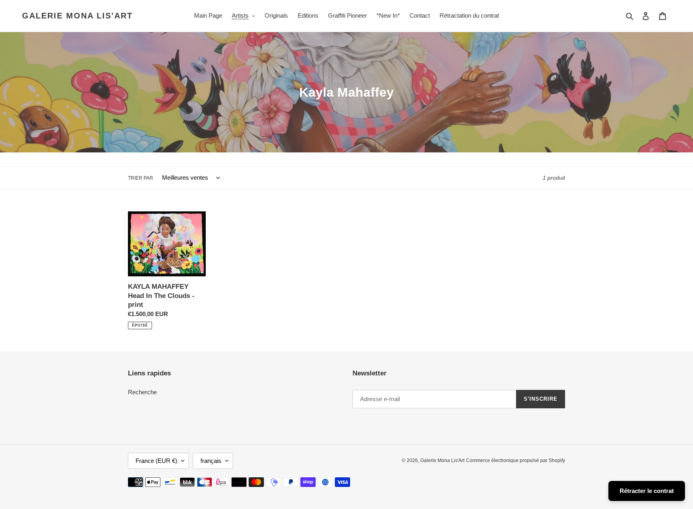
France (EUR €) (156, 460)
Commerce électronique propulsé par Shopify (515, 460)
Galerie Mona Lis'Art (77, 15)
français (211, 460)
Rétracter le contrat (647, 490)
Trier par (140, 178)
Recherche (142, 392)
